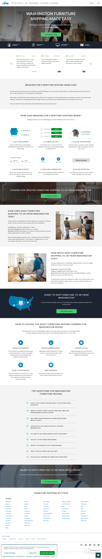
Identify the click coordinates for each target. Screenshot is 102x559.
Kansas (26, 508)
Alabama (8, 501)
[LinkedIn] (99, 545)
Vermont (83, 511)
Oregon (64, 511)
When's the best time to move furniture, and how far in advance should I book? (50, 411)
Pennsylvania (65, 513)
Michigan (27, 523)
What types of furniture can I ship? (44, 451)
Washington (84, 516)
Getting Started (16, 3)
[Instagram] (86, 545)
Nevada (45, 511)
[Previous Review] (11, 63)
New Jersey (46, 516)
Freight (27, 539)
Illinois (26, 501)
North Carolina (66, 501)
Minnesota (27, 525)
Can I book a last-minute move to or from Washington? (47, 427)
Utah (82, 508)
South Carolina (66, 518)
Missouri (45, 504)
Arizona (8, 506)
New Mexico (46, 518)
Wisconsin (84, 520)
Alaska (7, 504)
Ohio (63, 506)
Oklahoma (65, 508)
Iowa (25, 506)
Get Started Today (51, 482)
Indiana (26, 504)
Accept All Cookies (47, 553)
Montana (45, 506)
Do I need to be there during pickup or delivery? (49, 434)
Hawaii (8, 525)
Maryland (27, 518)
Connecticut (9, 516)
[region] (29, 550)
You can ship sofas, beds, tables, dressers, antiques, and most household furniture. (51, 452)
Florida (8, 520)
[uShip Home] (5, 3)
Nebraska (46, 508)
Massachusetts (28, 520)
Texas (82, 506)
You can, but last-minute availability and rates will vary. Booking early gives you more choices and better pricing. (50, 428)
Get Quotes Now (51, 34)
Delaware (8, 518)
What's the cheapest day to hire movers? (46, 445)
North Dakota (66, 504)
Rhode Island (65, 516)
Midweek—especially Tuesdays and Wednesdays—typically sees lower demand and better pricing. (51, 446)
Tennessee (84, 504)
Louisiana (27, 513)
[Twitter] (90, 545)
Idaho (7, 527)
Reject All (33, 553)
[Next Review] (90, 63)
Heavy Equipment (41, 539)
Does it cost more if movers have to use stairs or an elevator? (51, 404)
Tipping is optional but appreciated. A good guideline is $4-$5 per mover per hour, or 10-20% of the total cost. (49, 440)
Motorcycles (12, 539)
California (8, 511)
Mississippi (46, 501)
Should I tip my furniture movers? (44, 439)
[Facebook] (81, 545)
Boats (33, 539)
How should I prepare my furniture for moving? (49, 457)
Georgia (8, 523)
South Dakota (84, 501)
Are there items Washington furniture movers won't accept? (48, 419)
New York (46, 520)
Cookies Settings (9, 553)
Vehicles (4, 539)
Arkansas (8, 508)
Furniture (20, 539)
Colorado (8, 513)
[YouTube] (94, 545)
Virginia (83, 513)
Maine (26, 516)
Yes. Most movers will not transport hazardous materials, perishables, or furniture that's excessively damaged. (50, 420)
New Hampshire (47, 513)
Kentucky (27, 511)
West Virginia (84, 518)
